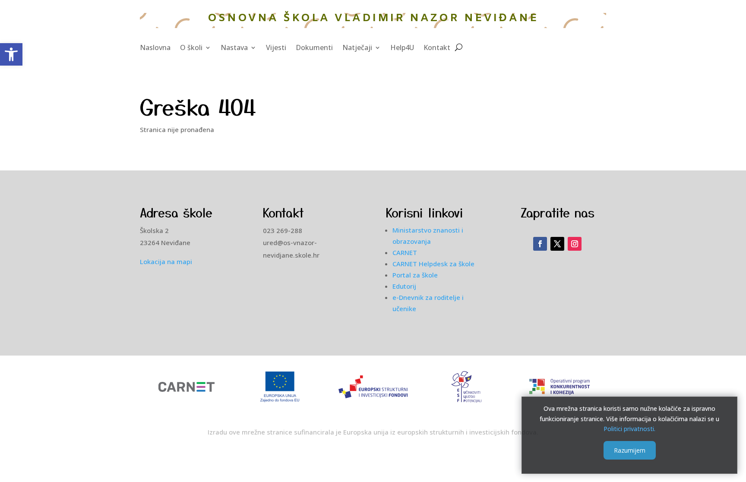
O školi (191, 48)
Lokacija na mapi (166, 261)
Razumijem (629, 450)
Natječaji (357, 48)
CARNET (404, 252)
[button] (11, 54)
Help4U (402, 48)
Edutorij (404, 286)
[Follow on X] (557, 244)
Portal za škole (415, 275)
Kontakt (437, 48)
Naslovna (155, 48)
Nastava (234, 48)
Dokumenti (314, 48)
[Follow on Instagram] (575, 244)
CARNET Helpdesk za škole (433, 263)
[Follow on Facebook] (540, 244)
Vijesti (276, 48)
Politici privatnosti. (629, 429)
